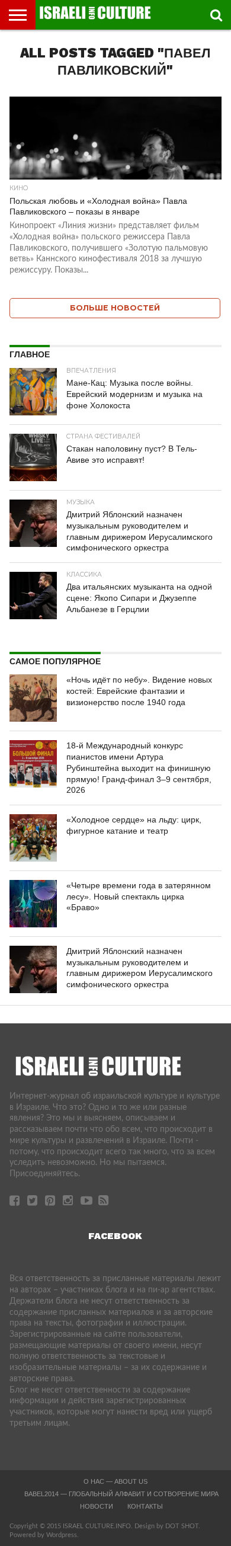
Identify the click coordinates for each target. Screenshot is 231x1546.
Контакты (145, 1506)
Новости (96, 1506)
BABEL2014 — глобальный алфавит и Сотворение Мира (121, 1493)
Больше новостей (115, 307)
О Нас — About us (115, 1481)
